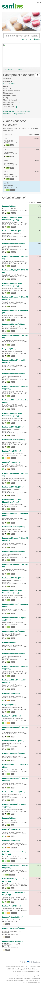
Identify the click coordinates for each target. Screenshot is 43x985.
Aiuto (38, 39)
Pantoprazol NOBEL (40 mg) (13, 231)
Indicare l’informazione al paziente (17, 111)
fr (39, 2)
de (37, 2)
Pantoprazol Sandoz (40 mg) (13, 244)
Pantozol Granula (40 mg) (12, 917)
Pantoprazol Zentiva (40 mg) (13, 324)
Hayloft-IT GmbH (34, 971)
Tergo (20, 69)
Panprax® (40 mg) (9, 206)
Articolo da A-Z (27, 39)
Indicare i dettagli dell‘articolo (15, 114)
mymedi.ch (23, 969)
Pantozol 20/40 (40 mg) (11, 451)
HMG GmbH (15, 969)
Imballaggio (9, 69)
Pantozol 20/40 (9, 84)
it (40, 2)
